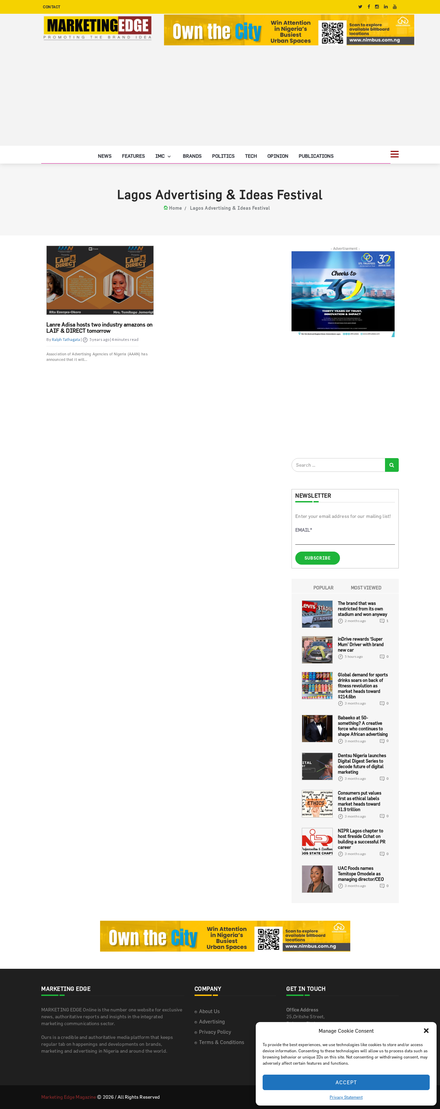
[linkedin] (386, 6)
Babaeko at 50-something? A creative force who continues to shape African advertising (363, 726)
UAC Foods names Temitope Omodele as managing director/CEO (361, 873)
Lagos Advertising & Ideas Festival (230, 208)
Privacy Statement (346, 1097)
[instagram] (377, 6)
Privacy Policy (215, 1032)
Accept (346, 1082)
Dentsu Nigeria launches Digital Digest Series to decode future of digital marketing (362, 764)
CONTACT (51, 6)
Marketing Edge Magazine (68, 1097)
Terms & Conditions (221, 1042)
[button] (426, 1030)
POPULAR (323, 587)
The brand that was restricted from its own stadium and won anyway (362, 608)
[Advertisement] (220, 97)
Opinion (277, 156)
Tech (251, 156)
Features (133, 156)
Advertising (212, 1021)
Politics (223, 156)
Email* (303, 530)
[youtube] (395, 6)
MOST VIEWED (366, 587)
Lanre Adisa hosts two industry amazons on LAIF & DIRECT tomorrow (99, 327)
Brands (192, 156)
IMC (160, 156)
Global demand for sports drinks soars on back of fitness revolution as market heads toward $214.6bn (363, 685)
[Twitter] (360, 6)
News (105, 156)
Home (175, 208)
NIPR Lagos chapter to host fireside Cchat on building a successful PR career (361, 839)
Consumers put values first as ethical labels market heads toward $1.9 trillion (359, 801)
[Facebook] (368, 6)
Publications (316, 156)
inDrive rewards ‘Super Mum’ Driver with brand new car (361, 644)
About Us (209, 1011)
